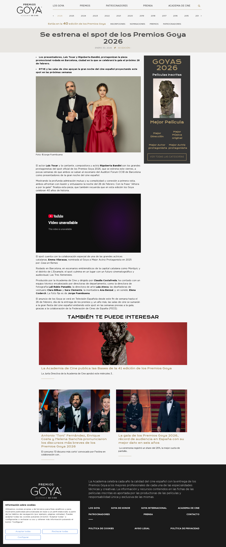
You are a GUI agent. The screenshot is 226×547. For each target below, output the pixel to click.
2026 (59, 16)
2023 (95, 16)
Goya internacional (154, 508)
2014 (197, 16)
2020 (130, 16)
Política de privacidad (184, 529)
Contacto (192, 514)
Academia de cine (179, 6)
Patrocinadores (117, 6)
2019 (142, 16)
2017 (164, 16)
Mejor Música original (177, 134)
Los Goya (58, 6)
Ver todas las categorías (167, 157)
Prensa (148, 6)
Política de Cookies (101, 529)
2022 (107, 16)
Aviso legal (142, 529)
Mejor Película (167, 122)
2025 (71, 16)
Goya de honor (120, 508)
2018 (153, 16)
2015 (186, 16)
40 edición (124, 48)
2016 (175, 16)
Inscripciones (117, 24)
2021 (118, 16)
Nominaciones (137, 24)
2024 (83, 16)
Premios (85, 6)
